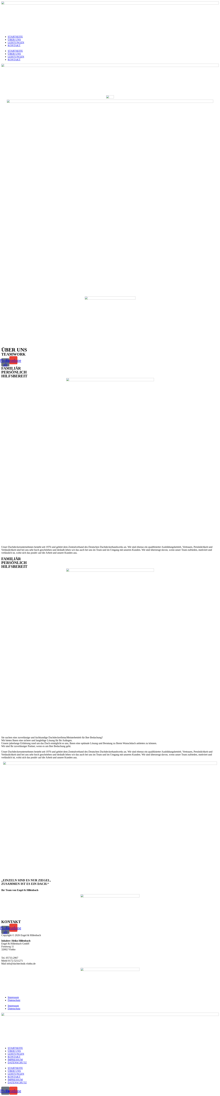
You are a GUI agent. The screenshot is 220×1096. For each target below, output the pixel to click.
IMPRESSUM (15, 1059)
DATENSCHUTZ (17, 1062)
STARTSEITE (15, 36)
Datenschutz (14, 1000)
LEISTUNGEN (16, 42)
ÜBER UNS (14, 39)
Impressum (13, 997)
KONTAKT (14, 45)
